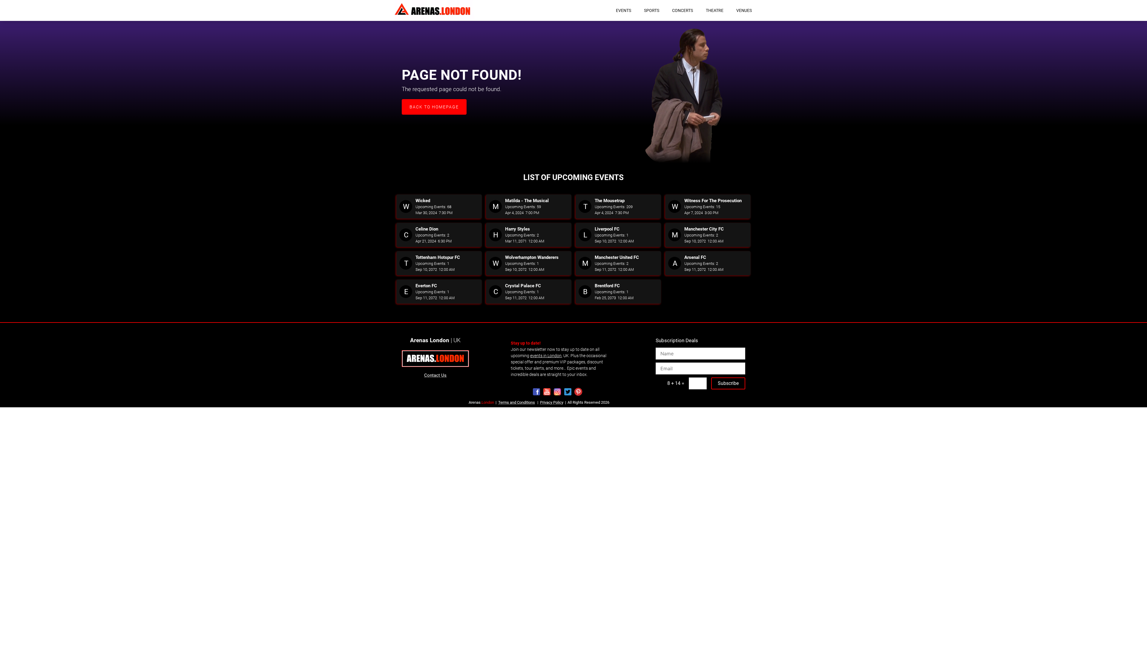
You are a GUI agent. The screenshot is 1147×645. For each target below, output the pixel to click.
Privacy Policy (551, 402)
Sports (651, 10)
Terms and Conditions (516, 402)
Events (623, 10)
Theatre (714, 10)
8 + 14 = (675, 383)
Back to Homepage (434, 107)
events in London (546, 355)
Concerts (682, 10)
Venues (744, 10)
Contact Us (435, 375)
